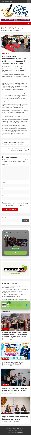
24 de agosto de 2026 (7, 339)
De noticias (6, 329)
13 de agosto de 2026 (7, 421)
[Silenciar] (19, 305)
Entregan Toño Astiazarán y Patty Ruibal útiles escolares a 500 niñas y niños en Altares (14, 390)
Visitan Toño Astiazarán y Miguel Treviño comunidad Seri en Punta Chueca (17, 149)
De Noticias (6, 311)
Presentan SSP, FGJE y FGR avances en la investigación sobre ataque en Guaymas (14, 143)
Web (3, 195)
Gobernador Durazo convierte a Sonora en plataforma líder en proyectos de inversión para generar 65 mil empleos (15, 417)
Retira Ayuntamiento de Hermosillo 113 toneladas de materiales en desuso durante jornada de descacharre (15, 291)
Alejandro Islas (18, 66)
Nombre (4, 182)
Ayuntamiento (6, 53)
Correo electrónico (7, 189)
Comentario (5, 164)
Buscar (4, 217)
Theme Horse (17, 430)
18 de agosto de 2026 (7, 366)
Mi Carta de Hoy (19, 428)
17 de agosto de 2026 (7, 393)
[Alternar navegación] (3, 23)
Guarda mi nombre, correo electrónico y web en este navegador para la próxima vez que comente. (15, 204)
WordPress (20, 432)
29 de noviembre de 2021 (8, 66)
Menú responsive (28, 1)
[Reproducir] (15, 253)
